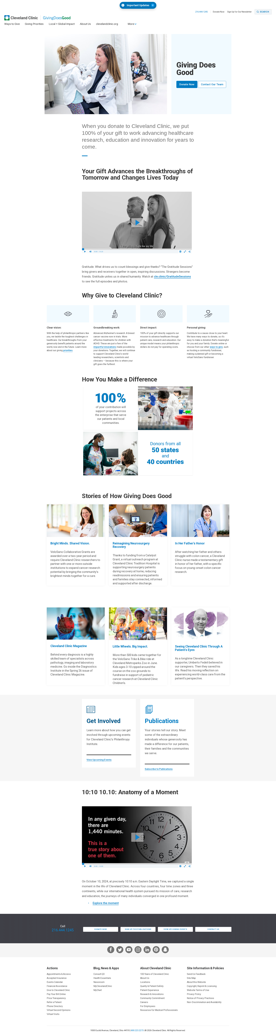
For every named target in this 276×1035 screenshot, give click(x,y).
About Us (85, 24)
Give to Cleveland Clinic (58, 990)
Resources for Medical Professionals (159, 1010)
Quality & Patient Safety (152, 986)
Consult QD (99, 974)
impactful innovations (104, 347)
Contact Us (213, 929)
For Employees (147, 1006)
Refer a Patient (54, 1002)
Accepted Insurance (57, 978)
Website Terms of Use (198, 990)
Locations (145, 982)
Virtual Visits (53, 1014)
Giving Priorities (34, 24)
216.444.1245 (201, 11)
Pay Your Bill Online (56, 994)
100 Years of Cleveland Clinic (154, 974)
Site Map (191, 978)
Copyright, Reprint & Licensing (202, 986)
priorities (68, 350)
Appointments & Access (59, 974)
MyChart (97, 990)
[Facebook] (110, 950)
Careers (144, 1002)
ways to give (216, 347)
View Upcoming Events (99, 759)
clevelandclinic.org (107, 24)
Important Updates (138, 5)
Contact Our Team (212, 84)
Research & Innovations (152, 994)
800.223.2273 (137, 1030)
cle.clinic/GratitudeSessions (172, 276)
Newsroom (99, 982)
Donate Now (218, 11)
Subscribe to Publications (159, 769)
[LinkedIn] (147, 950)
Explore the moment (106, 903)
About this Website (196, 982)
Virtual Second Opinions (58, 1010)
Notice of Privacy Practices (200, 998)
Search (264, 11)
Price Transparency (56, 998)
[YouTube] (128, 950)
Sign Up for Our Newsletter (239, 11)
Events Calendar (55, 982)
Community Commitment (152, 998)
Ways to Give (12, 24)
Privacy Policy (194, 994)
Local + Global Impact (62, 24)
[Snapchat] (165, 950)
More (131, 24)
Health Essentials (102, 978)
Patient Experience (149, 990)
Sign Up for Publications (138, 929)
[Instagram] (138, 950)
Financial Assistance (57, 986)
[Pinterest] (156, 950)
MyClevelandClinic (102, 986)
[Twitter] (119, 950)
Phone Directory (55, 1006)
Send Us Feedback (196, 974)
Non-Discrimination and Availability (204, 1002)
